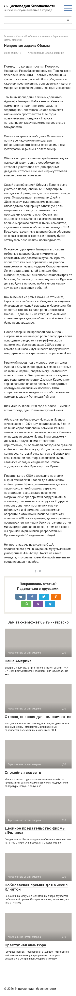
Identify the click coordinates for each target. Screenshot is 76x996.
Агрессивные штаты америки (46, 52)
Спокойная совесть (23, 772)
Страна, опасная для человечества (38, 716)
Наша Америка (18, 661)
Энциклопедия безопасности (29, 6)
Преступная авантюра (25, 945)
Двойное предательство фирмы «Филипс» (35, 830)
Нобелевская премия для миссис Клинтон (36, 887)
